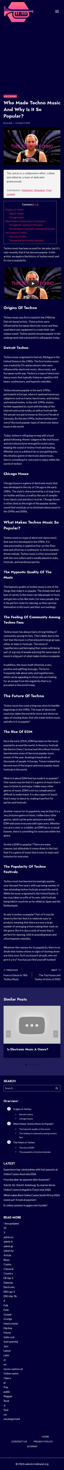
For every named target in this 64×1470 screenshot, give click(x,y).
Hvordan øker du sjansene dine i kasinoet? (27, 1179)
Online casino (11, 1373)
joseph (9, 123)
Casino (7, 1264)
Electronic (10, 96)
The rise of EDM (17, 236)
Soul (6, 1409)
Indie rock (9, 1337)
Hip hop (8, 1328)
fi (4, 1300)
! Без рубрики (11, 1223)
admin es (8, 1237)
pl (5, 1382)
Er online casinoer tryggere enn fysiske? (25, 1205)
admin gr (8, 1246)
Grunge (8, 1318)
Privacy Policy (43, 1441)
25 (5, 1227)
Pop (6, 1387)
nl (5, 1359)
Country (8, 1273)
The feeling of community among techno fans (32, 228)
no (5, 1364)
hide (35, 204)
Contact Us (19, 1441)
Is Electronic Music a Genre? (27, 1049)
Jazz (6, 1346)
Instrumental (11, 1341)
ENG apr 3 (9, 1291)
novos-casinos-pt (13, 1369)
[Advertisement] (32, 56)
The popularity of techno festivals (26, 240)
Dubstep (8, 1282)
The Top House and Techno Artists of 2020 (47, 975)
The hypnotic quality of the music (26, 224)
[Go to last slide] (8, 1034)
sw (5, 1414)
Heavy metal (11, 1323)
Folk (6, 1305)
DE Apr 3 (8, 1278)
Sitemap (32, 1446)
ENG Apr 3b (10, 1296)
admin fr (8, 1241)
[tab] (26, 1065)
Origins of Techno (14, 209)
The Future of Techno (16, 232)
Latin (6, 1355)
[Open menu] (56, 11)
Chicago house (16, 217)
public (7, 1391)
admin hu (9, 1250)
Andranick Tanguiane (33, 190)
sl (4, 1405)
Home (45, 1436)
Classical (8, 1269)
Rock (6, 1400)
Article (7, 1255)
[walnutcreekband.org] (18, 11)
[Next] (55, 1034)
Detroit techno (16, 213)
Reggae (8, 1396)
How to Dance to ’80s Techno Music (16, 975)
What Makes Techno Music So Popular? (25, 221)
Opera (7, 1378)
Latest (7, 1350)
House (7, 1332)
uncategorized (12, 1418)
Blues (7, 1259)
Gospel (7, 1314)
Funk (6, 1309)
